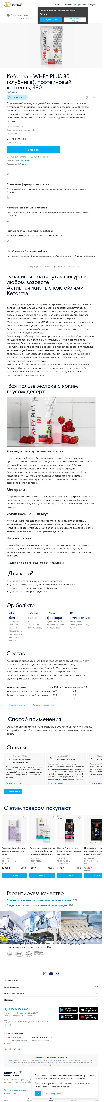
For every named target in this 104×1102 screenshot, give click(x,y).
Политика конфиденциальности (16, 1090)
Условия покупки (10, 1093)
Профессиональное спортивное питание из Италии (42, 900)
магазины (13, 1062)
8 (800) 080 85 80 (18, 1009)
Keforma (12, 92)
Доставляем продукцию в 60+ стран (28, 1021)
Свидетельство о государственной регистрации (40, 905)
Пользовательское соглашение (15, 1087)
